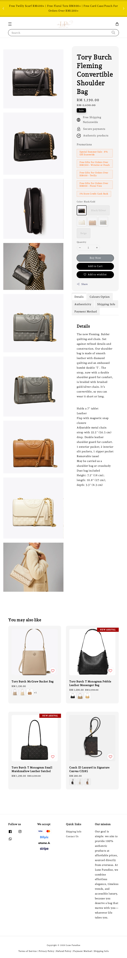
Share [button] (84, 284)
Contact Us (72, 836)
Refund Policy (63, 951)
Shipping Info (74, 831)
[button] (10, 24)
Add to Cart (95, 266)
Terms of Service (27, 951)
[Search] (113, 32)
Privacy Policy (46, 951)
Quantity (81, 242)
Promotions (84, 144)
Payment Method (82, 951)
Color (86, 201)
